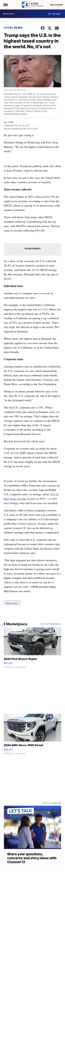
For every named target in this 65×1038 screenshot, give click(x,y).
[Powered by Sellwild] (56, 803)
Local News (13, 27)
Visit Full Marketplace (51, 624)
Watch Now (55, 5)
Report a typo (12, 603)
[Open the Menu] (5, 5)
